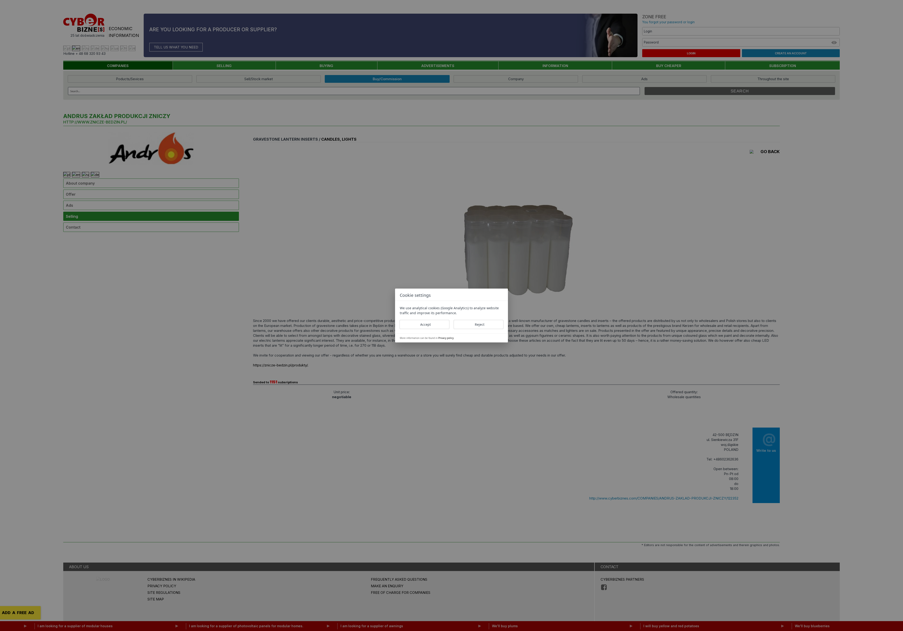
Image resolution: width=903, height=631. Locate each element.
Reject (479, 324)
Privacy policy (446, 338)
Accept (425, 324)
